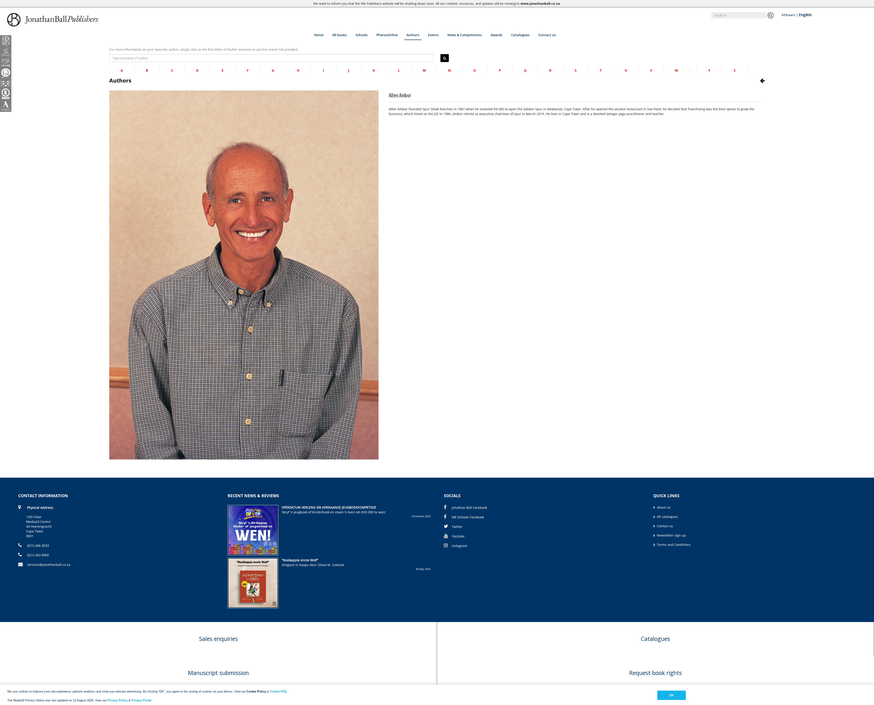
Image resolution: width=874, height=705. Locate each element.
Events (433, 35)
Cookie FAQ (278, 691)
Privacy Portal (141, 700)
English (805, 14)
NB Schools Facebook (468, 517)
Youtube (458, 536)
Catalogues (520, 35)
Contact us (547, 35)
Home (318, 35)
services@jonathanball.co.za (48, 564)
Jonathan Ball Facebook (469, 507)
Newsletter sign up (671, 535)
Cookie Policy (256, 691)
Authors (413, 35)
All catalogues (667, 516)
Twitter (457, 526)
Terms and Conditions (673, 544)
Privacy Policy (117, 700)
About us (663, 507)
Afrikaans (788, 15)
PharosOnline (387, 35)
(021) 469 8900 (37, 555)
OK (671, 695)
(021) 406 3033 (37, 545)
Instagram (459, 546)
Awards (496, 35)
